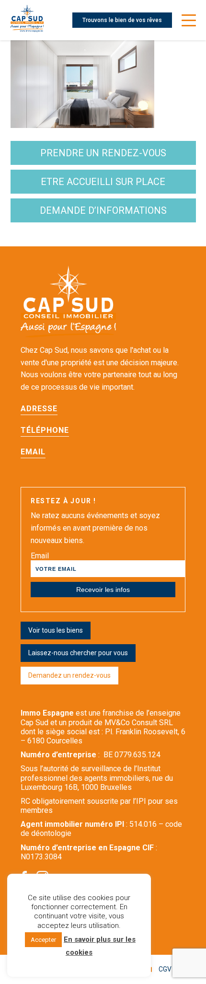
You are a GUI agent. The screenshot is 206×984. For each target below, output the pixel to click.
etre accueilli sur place (103, 181)
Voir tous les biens (55, 630)
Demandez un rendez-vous (69, 675)
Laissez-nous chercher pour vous (78, 653)
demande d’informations (103, 210)
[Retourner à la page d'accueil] (27, 20)
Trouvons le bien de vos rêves (122, 20)
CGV (165, 969)
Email (40, 555)
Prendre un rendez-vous (103, 153)
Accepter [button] (43, 939)
